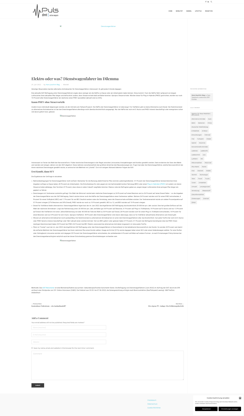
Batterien (201, 123)
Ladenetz (195, 151)
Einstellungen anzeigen (229, 409)
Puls (193, 171)
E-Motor (204, 131)
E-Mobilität (195, 131)
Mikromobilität (197, 163)
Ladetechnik (196, 155)
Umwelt (194, 186)
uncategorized (205, 186)
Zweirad (206, 198)
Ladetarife (204, 151)
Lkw (204, 155)
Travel (200, 178)
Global (209, 139)
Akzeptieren (206, 409)
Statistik (200, 171)
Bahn (193, 123)
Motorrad (208, 163)
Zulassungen (196, 198)
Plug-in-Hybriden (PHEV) (156, 184)
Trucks (207, 178)
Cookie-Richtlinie (154, 408)
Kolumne (202, 143)
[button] (240, 398)
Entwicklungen (197, 135)
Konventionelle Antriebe (200, 147)
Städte (208, 171)
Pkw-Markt (195, 167)
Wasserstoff (206, 190)
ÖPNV (194, 202)
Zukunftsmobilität (198, 194)
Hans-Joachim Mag (53, 84)
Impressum (151, 400)
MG (202, 159)
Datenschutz (152, 404)
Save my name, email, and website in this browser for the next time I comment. (64, 348)
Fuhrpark (200, 139)
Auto (209, 119)
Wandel (66, 84)
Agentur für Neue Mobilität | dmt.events (201, 114)
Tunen (194, 182)
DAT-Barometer (48, 288)
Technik (194, 175)
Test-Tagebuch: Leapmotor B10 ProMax (201, 97)
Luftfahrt (195, 159)
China (210, 123)
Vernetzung (195, 190)
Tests (193, 178)
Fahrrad (207, 135)
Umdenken (202, 182)
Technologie (204, 175)
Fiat (193, 139)
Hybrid (194, 143)
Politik (204, 167)
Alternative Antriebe (198, 119)
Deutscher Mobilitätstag (200, 127)
